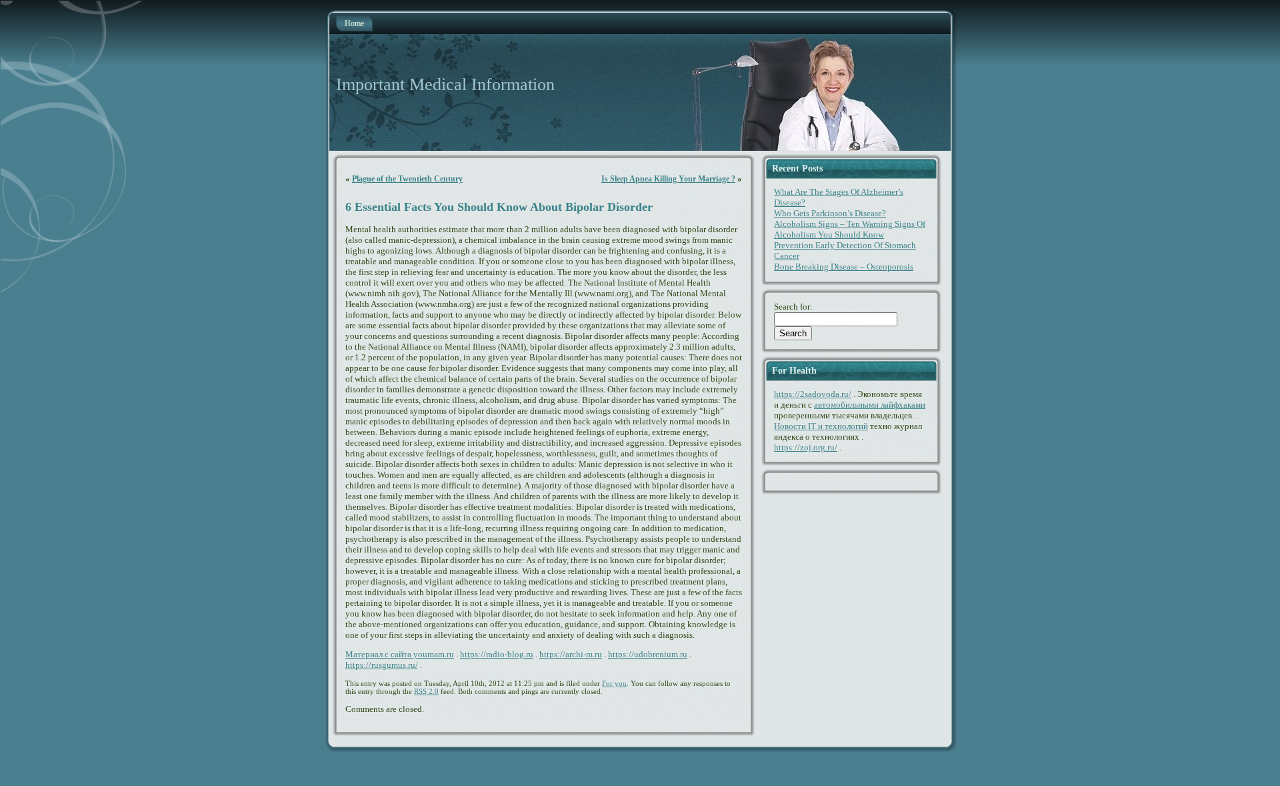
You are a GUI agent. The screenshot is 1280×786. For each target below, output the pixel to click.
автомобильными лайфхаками (869, 405)
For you (614, 683)
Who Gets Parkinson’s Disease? (830, 213)
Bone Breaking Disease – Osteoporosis (843, 267)
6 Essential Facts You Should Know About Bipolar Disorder (499, 207)
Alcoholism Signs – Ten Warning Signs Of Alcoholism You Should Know (849, 229)
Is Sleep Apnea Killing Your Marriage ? (668, 178)
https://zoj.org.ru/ (805, 447)
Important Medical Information (445, 84)
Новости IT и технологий (821, 426)
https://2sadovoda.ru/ (812, 394)
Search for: (793, 307)
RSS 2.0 (426, 691)
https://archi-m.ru (570, 654)
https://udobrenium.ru (647, 654)
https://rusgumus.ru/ (381, 665)
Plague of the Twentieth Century (407, 178)
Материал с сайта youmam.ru (399, 654)
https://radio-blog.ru (496, 654)
